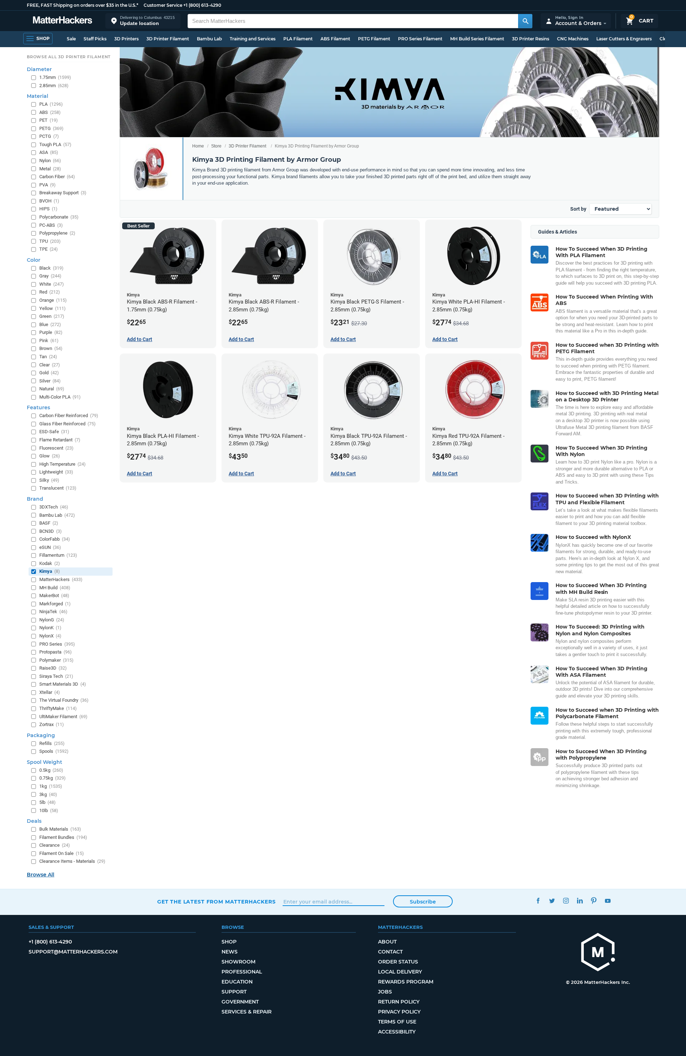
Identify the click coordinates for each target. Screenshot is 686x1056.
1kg (50, 786)
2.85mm (54, 85)
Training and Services (252, 38)
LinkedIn (579, 901)
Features (38, 407)
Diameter (39, 69)
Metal (50, 168)
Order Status (398, 962)
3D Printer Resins (530, 38)
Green (51, 316)
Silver (50, 380)
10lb (48, 810)
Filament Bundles (63, 837)
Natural (51, 388)
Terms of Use (397, 1022)
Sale (71, 38)
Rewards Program (405, 982)
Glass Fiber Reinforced (67, 423)
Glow (49, 456)
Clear (49, 364)
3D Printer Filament (167, 38)
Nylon (50, 160)
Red (49, 292)
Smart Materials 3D (62, 684)
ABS (50, 112)
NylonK (50, 627)
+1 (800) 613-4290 (202, 5)
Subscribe (423, 902)
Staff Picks (95, 38)
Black (51, 268)
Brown (51, 348)
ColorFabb (54, 539)
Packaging (41, 735)
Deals (34, 821)
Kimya (49, 571)
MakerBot (54, 595)
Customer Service (163, 5)
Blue (50, 324)
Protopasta (55, 652)
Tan (48, 356)
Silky (49, 480)
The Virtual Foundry (64, 700)
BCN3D (50, 531)
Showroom (238, 962)
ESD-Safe (54, 431)
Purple (51, 332)
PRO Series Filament (420, 38)
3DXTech (53, 507)
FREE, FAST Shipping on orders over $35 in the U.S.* (82, 5)
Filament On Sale (61, 853)
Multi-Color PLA (60, 397)
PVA (47, 184)
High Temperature (62, 463)
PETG (51, 128)
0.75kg (52, 778)
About (387, 942)
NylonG (51, 619)
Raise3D (53, 668)
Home (198, 146)
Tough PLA (55, 144)
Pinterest (593, 901)
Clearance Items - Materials (72, 861)
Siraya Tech (56, 676)
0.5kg (51, 770)
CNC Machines (572, 38)
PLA (51, 104)
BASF (48, 523)
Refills (52, 743)
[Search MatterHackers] (525, 21)
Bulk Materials (60, 829)
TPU (50, 241)
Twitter (552, 901)
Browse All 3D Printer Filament (69, 56)
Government (240, 1002)
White (51, 284)
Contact (390, 952)
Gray (50, 276)
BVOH (49, 201)
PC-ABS (51, 224)
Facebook (538, 901)
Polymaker (56, 659)
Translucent (57, 488)
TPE (48, 249)
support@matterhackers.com (73, 952)
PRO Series (57, 643)
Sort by (578, 209)
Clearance (54, 845)
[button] (142, 21)
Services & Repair (247, 1012)
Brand (35, 499)
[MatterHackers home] (62, 20)
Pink (49, 340)
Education (237, 982)
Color (33, 260)
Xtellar (49, 692)
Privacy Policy (399, 1012)
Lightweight (56, 472)
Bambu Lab (209, 38)
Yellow (52, 308)
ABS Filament (335, 38)
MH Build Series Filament (477, 38)
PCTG (49, 136)
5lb (47, 802)
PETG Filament (374, 38)
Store (216, 146)
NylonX (50, 636)
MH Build (54, 587)
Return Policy (398, 1002)
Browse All (40, 874)
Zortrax (51, 724)
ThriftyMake (58, 708)
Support (234, 992)
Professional (242, 972)
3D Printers (126, 38)
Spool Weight (44, 762)
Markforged (55, 603)
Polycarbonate (59, 217)
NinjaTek (53, 611)
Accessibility (397, 1032)
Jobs (385, 992)
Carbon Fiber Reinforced (68, 415)
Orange (53, 300)
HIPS (48, 208)
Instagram (566, 901)
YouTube (607, 901)
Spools (54, 751)
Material (37, 96)
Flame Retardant (59, 439)
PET (48, 120)
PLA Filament (298, 38)
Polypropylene (57, 233)
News (230, 952)
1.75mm (55, 77)
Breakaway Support (62, 192)
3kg (48, 794)
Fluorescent (56, 447)
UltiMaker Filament (63, 716)
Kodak (49, 563)
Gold (49, 372)
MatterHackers (61, 579)
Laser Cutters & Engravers (624, 38)
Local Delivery (400, 972)
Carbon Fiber (57, 176)
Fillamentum (58, 555)
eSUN (50, 547)
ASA (48, 152)
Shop (229, 942)
